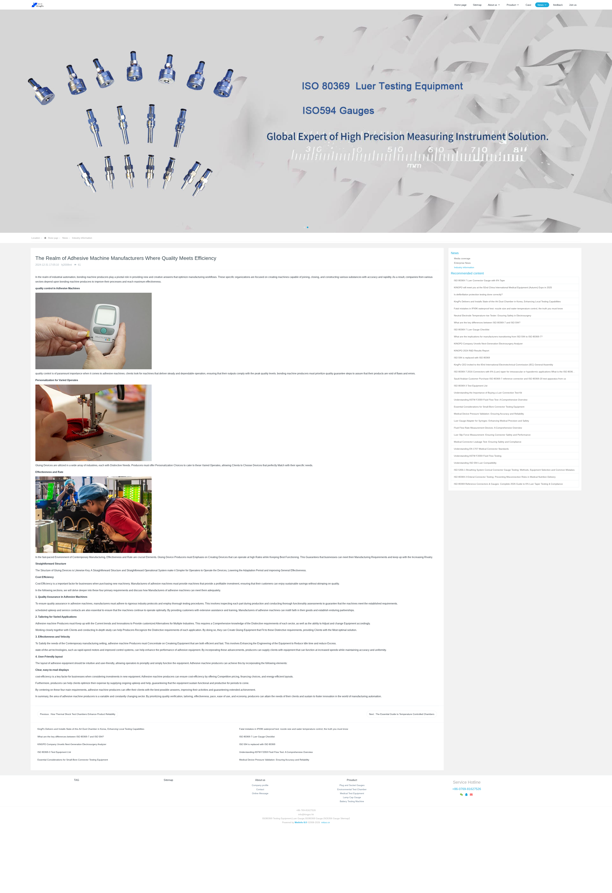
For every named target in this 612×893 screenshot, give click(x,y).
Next (401, 778)
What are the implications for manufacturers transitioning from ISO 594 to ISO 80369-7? (498, 400)
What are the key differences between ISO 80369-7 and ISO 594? (487, 386)
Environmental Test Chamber (352, 853)
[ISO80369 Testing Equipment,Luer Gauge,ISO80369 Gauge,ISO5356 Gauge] (39, 5)
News (65, 301)
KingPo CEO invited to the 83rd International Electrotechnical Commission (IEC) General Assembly (503, 428)
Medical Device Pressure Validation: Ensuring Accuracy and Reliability (489, 477)
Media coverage (462, 322)
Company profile (260, 849)
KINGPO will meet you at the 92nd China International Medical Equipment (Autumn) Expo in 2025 (503, 351)
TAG (76, 844)
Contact (260, 853)
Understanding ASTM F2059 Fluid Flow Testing (477, 519)
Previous (77, 778)
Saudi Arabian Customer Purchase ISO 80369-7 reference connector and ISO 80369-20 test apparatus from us (510, 442)
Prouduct (352, 844)
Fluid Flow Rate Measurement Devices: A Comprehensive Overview (488, 491)
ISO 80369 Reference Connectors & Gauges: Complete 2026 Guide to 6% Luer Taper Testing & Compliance (508, 547)
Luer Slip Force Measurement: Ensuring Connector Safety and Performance (492, 498)
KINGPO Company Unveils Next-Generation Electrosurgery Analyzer (488, 407)
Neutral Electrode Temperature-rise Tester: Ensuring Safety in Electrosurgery (492, 379)
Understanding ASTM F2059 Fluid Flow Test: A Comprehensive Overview (490, 463)
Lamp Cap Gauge (352, 861)
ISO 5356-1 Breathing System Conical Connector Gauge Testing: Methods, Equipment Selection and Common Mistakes (514, 533)
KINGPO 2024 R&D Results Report (471, 414)
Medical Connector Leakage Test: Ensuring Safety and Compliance (487, 505)
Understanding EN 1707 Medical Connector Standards (481, 512)
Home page (460, 5)
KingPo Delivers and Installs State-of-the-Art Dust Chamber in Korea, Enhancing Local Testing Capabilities (507, 365)
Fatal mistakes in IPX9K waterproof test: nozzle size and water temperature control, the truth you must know (508, 372)
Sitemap (168, 844)
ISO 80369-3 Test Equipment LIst (470, 449)
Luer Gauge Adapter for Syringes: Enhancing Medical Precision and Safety (491, 484)
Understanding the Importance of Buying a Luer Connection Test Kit (488, 456)
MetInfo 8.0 (301, 886)
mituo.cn (325, 886)
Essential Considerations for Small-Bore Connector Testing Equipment (489, 470)
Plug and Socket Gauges (351, 849)
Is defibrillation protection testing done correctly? (478, 358)
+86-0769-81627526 (466, 852)
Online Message (260, 857)
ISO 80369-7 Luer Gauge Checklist (471, 393)
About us (260, 844)
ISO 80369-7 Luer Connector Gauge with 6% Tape (479, 344)
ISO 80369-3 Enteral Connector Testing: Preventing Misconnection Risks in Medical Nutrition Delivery (505, 540)
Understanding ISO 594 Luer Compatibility (475, 526)
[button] (30, 153)
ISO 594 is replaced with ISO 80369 (472, 421)
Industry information (82, 301)
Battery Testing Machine (352, 865)
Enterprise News (462, 326)
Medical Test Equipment (352, 857)
